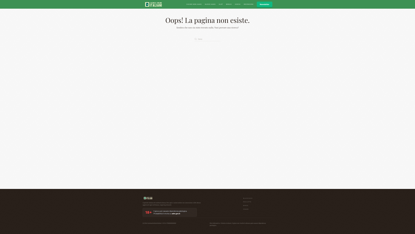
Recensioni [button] (249, 4)
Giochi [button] (238, 4)
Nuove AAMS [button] (210, 4)
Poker (246, 209)
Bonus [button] (229, 4)
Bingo (245, 205)
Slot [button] (221, 4)
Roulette (247, 202)
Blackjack (248, 198)
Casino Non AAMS (194, 4)
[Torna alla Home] (153, 4)
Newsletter (264, 4)
